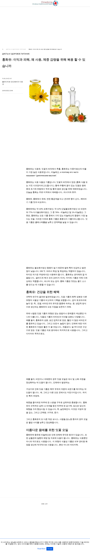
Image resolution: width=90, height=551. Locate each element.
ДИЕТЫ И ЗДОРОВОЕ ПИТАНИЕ (16, 49)
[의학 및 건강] (45, 3)
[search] (87, 3)
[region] (45, 25)
